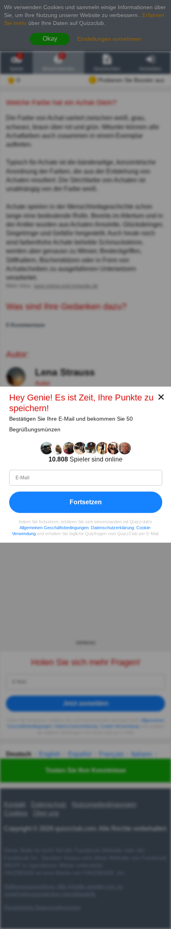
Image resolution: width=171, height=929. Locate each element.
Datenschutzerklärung (112, 527)
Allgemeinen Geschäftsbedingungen (54, 527)
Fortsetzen (86, 501)
